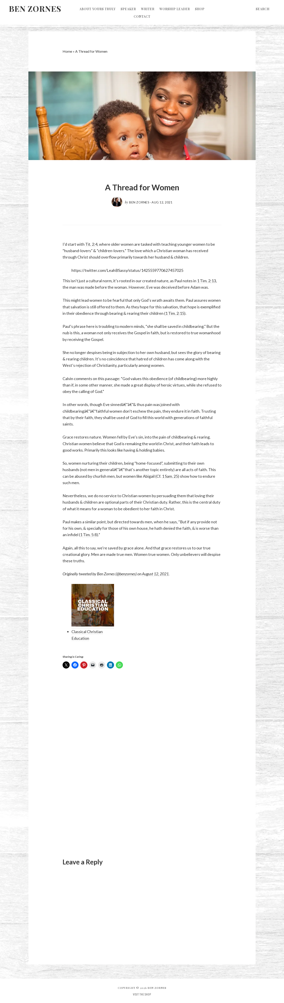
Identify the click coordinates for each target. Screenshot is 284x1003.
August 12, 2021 (155, 573)
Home (67, 51)
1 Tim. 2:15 (174, 313)
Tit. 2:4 (91, 244)
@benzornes (126, 573)
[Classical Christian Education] (92, 606)
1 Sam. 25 (170, 476)
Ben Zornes (35, 8)
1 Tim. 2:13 (206, 280)
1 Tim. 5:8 (88, 534)
